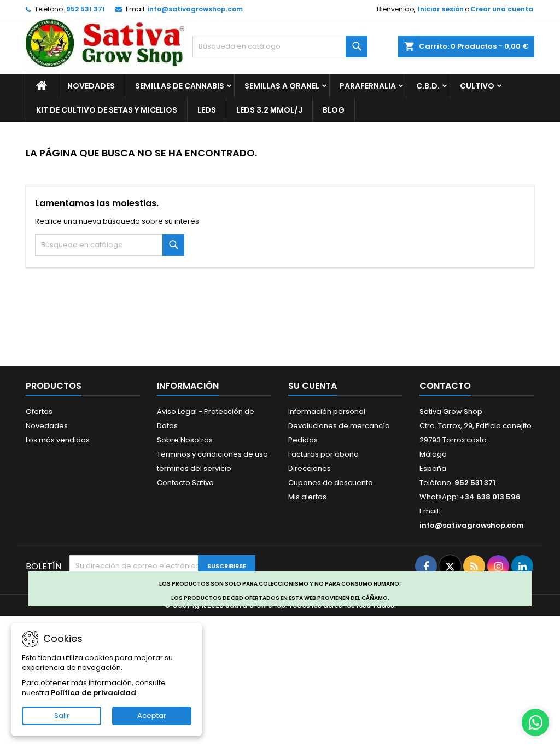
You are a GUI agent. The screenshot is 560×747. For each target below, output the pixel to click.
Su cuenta (312, 386)
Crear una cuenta (501, 9)
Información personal (326, 411)
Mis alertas (307, 497)
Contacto (445, 386)
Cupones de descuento (330, 482)
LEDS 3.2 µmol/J (269, 109)
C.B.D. (428, 85)
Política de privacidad (93, 692)
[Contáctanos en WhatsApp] (535, 722)
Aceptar (151, 715)
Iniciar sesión (441, 9)
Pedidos (303, 440)
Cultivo (477, 85)
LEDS (206, 109)
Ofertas (39, 411)
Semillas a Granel (281, 85)
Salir (61, 715)
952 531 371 (85, 9)
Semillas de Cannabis (179, 85)
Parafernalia (368, 85)
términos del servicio (194, 468)
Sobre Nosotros (185, 440)
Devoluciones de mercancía (339, 426)
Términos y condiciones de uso (212, 454)
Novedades (91, 85)
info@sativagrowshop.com (195, 9)
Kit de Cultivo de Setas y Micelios (106, 109)
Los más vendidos (58, 440)
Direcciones (309, 468)
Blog (334, 109)
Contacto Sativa (185, 482)
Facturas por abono (323, 454)
